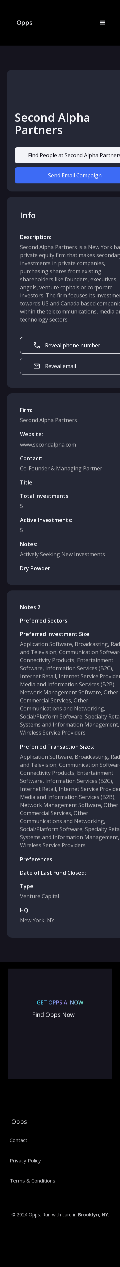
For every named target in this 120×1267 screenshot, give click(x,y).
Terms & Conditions (32, 1180)
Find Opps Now (53, 1015)
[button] (100, 23)
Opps (24, 22)
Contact (18, 1140)
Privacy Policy (25, 1160)
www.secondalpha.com (48, 444)
